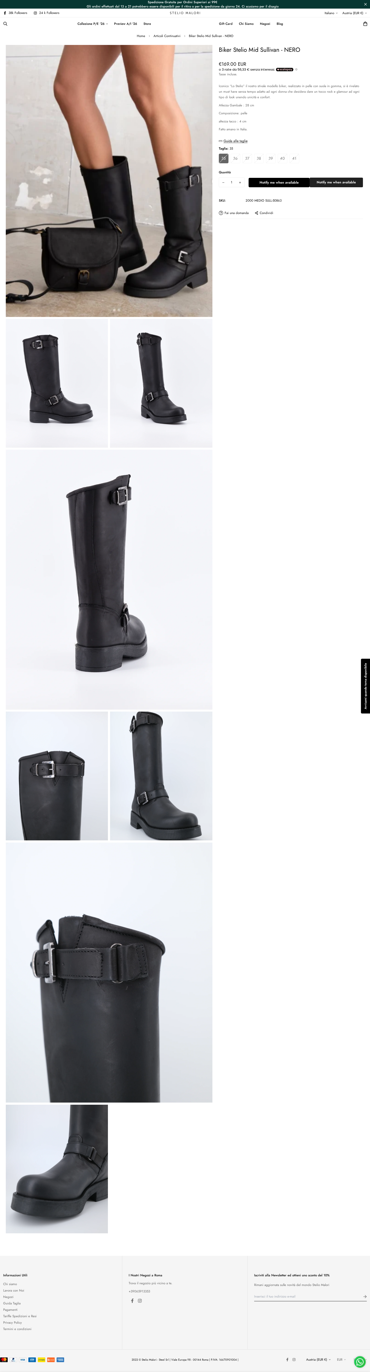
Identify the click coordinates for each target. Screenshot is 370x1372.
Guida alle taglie (236, 140)
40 (282, 158)
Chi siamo (10, 1284)
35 (223, 158)
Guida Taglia (12, 1303)
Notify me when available (279, 182)
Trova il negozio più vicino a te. (150, 1283)
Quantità (225, 172)
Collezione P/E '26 (91, 23)
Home (141, 36)
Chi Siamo (246, 23)
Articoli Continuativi (167, 36)
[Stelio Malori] (185, 13)
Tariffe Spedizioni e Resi (20, 1316)
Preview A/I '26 (125, 23)
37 (247, 158)
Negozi (265, 23)
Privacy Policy (12, 1322)
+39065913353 (139, 1291)
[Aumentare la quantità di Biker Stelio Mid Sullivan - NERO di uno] (240, 182)
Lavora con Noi (13, 1290)
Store (147, 23)
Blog (280, 23)
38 (259, 158)
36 (235, 158)
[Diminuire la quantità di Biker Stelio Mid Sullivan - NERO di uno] (223, 182)
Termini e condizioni (17, 1329)
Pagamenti (10, 1309)
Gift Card (226, 23)
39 (271, 158)
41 (294, 158)
